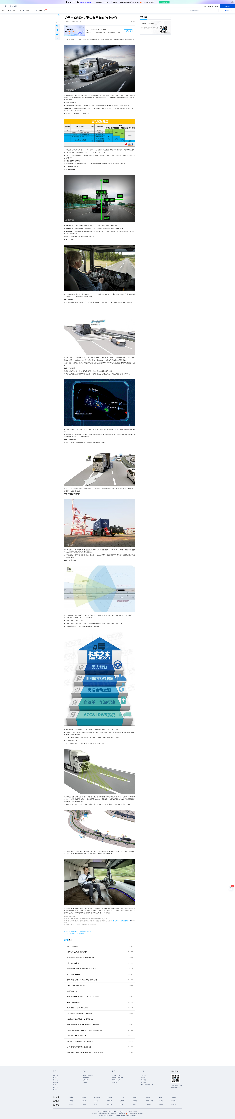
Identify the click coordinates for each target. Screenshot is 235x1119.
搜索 (216, 10)
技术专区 (55, 1089)
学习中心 (55, 1084)
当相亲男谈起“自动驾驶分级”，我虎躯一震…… (80, 1047)
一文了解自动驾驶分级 (73, 963)
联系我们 (143, 1080)
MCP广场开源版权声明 (147, 1084)
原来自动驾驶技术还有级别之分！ (76, 985)
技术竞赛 (85, 1082)
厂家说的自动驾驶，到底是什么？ (76, 1036)
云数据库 (135, 1097)
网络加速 (122, 1097)
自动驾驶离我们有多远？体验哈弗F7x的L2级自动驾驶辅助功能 (84, 1030)
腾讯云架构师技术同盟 (117, 1077)
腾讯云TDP (115, 1082)
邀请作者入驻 (86, 1077)
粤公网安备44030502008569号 (135, 1114)
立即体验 (128, 31)
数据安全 (71, 1104)
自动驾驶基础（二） (72, 991)
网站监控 (161, 1104)
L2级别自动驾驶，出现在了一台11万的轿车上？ (80, 1019)
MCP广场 (42, 10)
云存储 (160, 1097)
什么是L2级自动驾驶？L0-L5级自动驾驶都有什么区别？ (82, 980)
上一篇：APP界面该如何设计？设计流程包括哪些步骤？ (78, 931)
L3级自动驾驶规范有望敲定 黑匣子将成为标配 (80, 1041)
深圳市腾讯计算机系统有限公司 (99, 1114)
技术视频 (55, 1082)
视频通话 (122, 1101)
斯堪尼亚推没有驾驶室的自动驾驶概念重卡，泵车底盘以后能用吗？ (86, 1052)
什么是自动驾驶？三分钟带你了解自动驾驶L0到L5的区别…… (84, 996)
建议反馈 (210, 6)
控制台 (216, 6)
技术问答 (55, 1077)
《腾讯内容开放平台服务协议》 (121, 921)
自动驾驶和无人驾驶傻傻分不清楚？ (77, 952)
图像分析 (135, 1101)
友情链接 (143, 1082)
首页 (3, 10)
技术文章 (55, 1075)
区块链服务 (97, 1097)
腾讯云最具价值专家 (117, 1075)
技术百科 (55, 1087)
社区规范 (143, 1075)
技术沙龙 (55, 1080)
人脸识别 (71, 1101)
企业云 (96, 1101)
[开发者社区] (15, 6)
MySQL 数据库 (149, 1101)
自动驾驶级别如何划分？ (74, 946)
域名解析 (148, 1097)
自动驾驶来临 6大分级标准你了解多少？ (78, 1008)
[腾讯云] (5, 6)
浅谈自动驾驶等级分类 (73, 1002)
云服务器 (84, 1097)
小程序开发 (148, 1104)
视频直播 (173, 1097)
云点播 (121, 1104)
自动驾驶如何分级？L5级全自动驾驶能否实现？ (80, 1013)
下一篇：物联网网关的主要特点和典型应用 (74, 933)
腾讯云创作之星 (116, 1080)
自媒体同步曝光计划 (88, 1075)
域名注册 (71, 1097)
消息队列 (109, 1097)
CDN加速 (109, 1101)
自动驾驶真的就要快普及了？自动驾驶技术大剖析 (81, 957)
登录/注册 (227, 6)
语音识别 (173, 1101)
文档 (204, 6)
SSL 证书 (161, 1101)
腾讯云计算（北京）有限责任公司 (107, 1116)
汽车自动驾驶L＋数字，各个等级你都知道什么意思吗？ (82, 969)
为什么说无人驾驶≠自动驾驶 (75, 974)
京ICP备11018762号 (131, 1116)
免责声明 (143, 1077)
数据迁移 (173, 1104)
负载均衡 (84, 1104)
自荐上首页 (85, 1080)
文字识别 (109, 1104)
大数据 (134, 1104)
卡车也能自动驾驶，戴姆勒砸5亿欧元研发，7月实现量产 (83, 1024)
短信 (95, 1104)
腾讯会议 (84, 1101)
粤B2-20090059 (122, 1114)
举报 (134, 21)
